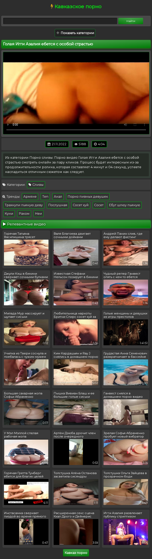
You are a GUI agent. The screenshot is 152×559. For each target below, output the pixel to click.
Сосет (99, 205)
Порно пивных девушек (88, 196)
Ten (45, 196)
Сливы (38, 185)
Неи (38, 213)
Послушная (57, 205)
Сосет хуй (81, 205)
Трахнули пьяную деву (24, 205)
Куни (9, 213)
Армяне (30, 196)
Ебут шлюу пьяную (124, 205)
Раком (24, 213)
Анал (58, 196)
